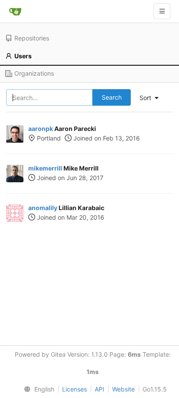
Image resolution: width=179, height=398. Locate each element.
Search (112, 97)
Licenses (74, 389)
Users (23, 56)
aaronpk (40, 128)
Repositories (31, 38)
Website (123, 389)
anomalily (42, 207)
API (99, 389)
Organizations (34, 73)
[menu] (37, 389)
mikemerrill (45, 168)
